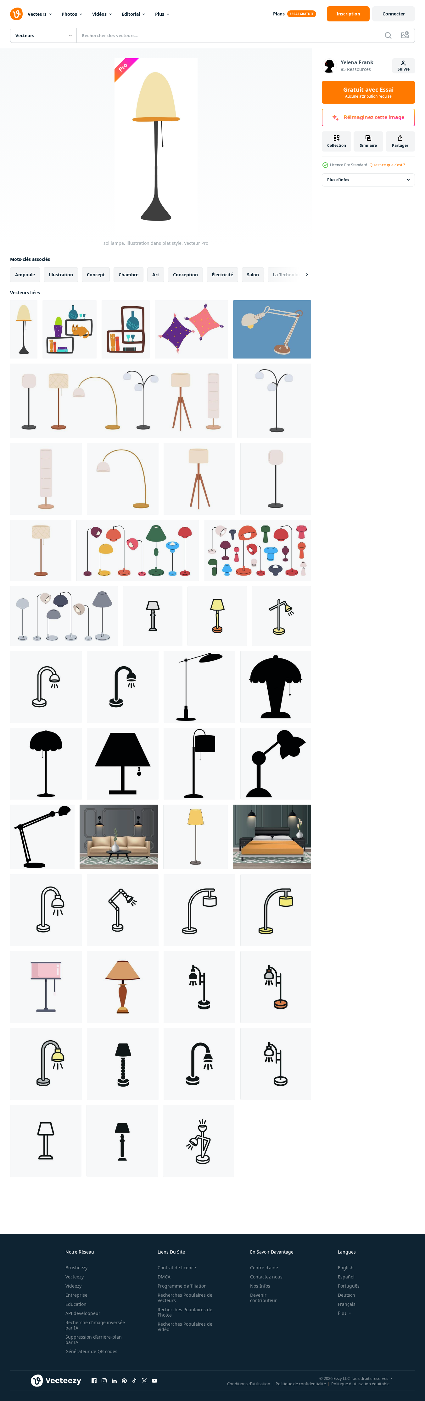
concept (96, 275)
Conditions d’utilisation (248, 1383)
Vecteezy (74, 1277)
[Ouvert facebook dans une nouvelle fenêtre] (94, 1380)
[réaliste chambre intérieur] (272, 837)
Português (349, 1286)
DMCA (164, 1277)
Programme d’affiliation (182, 1286)
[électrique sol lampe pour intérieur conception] (199, 479)
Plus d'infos (338, 179)
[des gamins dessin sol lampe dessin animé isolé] (195, 837)
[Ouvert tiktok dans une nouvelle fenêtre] (134, 1380)
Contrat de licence (177, 1268)
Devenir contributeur (263, 1297)
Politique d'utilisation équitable (360, 1383)
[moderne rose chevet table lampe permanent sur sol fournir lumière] (46, 987)
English (346, 1268)
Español (346, 1277)
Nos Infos (260, 1286)
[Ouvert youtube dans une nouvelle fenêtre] (154, 1380)
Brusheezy (76, 1268)
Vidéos (99, 14)
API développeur (82, 1313)
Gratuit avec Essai (368, 92)
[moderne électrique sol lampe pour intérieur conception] (123, 479)
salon (253, 275)
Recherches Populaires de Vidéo (185, 1326)
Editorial (131, 14)
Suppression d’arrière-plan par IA (93, 1339)
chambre (128, 275)
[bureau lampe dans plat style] (272, 329)
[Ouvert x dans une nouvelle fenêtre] (144, 1380)
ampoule (25, 275)
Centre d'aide (264, 1268)
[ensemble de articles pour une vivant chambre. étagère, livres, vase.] (126, 329)
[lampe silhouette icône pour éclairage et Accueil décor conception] (199, 687)
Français (346, 1304)
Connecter (394, 14)
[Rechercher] (388, 35)
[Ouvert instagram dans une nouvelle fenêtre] (104, 1380)
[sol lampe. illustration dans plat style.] (23, 329)
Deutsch (346, 1295)
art (155, 275)
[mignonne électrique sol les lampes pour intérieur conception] (274, 401)
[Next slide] (302, 274)
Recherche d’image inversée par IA (95, 1325)
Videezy (73, 1286)
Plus (159, 14)
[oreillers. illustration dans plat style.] (191, 329)
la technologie (289, 275)
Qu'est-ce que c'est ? (387, 165)
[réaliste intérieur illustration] (119, 837)
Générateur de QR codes (91, 1351)
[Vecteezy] (16, 14)
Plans (279, 14)
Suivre (404, 69)
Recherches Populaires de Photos (185, 1312)
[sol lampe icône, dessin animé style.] (123, 987)
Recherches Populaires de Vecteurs (185, 1297)
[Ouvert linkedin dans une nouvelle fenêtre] (114, 1380)
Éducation (76, 1304)
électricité (222, 275)
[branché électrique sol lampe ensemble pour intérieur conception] (121, 401)
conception (185, 275)
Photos (69, 14)
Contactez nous (266, 1277)
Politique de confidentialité (301, 1383)
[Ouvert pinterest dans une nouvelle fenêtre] (124, 1380)
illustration (61, 275)
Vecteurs (37, 14)
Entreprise (76, 1295)
